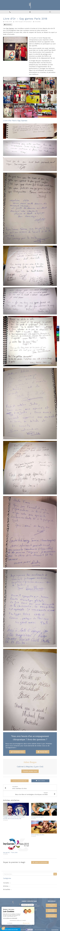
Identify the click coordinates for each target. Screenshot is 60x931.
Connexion (54, 929)
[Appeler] (10, 12)
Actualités (6, 889)
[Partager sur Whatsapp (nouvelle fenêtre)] (57, 335)
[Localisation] (30, 12)
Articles (5, 886)
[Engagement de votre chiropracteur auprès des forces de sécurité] (16, 809)
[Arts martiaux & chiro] (44, 827)
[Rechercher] (55, 874)
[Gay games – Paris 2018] (16, 844)
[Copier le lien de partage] (57, 340)
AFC (45, 929)
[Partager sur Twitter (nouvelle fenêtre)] (57, 329)
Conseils (6, 883)
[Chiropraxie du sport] (44, 809)
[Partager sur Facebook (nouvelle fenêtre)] (57, 327)
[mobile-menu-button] (50, 11)
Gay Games (10, 28)
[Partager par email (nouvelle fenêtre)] (57, 337)
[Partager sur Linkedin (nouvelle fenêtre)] (57, 332)
